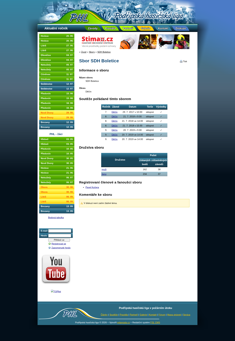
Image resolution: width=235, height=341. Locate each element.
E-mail (44, 230)
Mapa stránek (174, 314)
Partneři (134, 314)
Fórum (162, 314)
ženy (104, 174)
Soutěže (114, 314)
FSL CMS (155, 322)
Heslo (44, 235)
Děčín (115, 112)
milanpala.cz (123, 322)
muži (104, 169)
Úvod (83, 52)
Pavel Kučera (92, 187)
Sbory (92, 52)
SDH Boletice (104, 52)
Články (104, 314)
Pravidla (124, 314)
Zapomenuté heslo (60, 247)
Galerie (143, 314)
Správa (186, 314)
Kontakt (153, 314)
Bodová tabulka (56, 217)
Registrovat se (58, 243)
